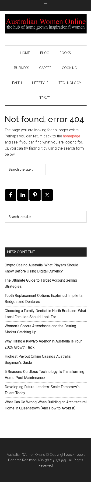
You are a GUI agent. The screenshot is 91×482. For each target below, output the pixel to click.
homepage (71, 136)
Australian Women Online (46, 23)
